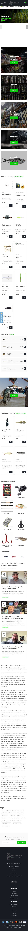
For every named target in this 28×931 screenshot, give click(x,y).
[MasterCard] (16, 922)
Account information (14, 904)
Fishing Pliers (13, 810)
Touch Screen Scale (17, 823)
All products (14, 915)
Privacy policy (14, 893)
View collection (19, 176)
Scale (13, 820)
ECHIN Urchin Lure (20, 195)
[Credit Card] (7, 922)
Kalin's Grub (5, 815)
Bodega (4, 431)
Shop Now (14, 62)
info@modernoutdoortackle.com (15, 876)
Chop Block (19, 461)
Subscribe (22, 842)
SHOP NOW (14, 163)
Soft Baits (17, 533)
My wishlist (14, 911)
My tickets (14, 909)
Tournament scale (6, 826)
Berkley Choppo (6, 316)
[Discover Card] (12, 922)
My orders (14, 906)
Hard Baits (17, 501)
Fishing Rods (4, 501)
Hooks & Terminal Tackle (6, 533)
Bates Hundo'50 (6, 225)
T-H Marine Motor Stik (6, 823)
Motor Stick (20, 815)
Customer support (14, 897)
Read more (5, 597)
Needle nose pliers (21, 818)
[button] (1, 27)
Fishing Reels (18, 485)
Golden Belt (4, 812)
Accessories (17, 517)
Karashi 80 (18, 225)
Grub (21, 812)
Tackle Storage (4, 517)
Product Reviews (1, 318)
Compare (14, 913)
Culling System (5, 810)
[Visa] (25, 922)
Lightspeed (9, 927)
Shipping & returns (14, 895)
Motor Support (12, 818)
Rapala (9, 820)
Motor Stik (4, 818)
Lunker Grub (12, 815)
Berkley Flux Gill (20, 431)
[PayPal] (20, 922)
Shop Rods (14, 118)
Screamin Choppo (7, 461)
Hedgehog (5, 256)
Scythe (19, 820)
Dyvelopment (18, 927)
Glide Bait (20, 810)
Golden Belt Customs (13, 812)
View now (14, 142)
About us (14, 891)
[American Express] (3, 922)
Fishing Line (3, 485)
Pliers (3, 820)
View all (10, 334)
